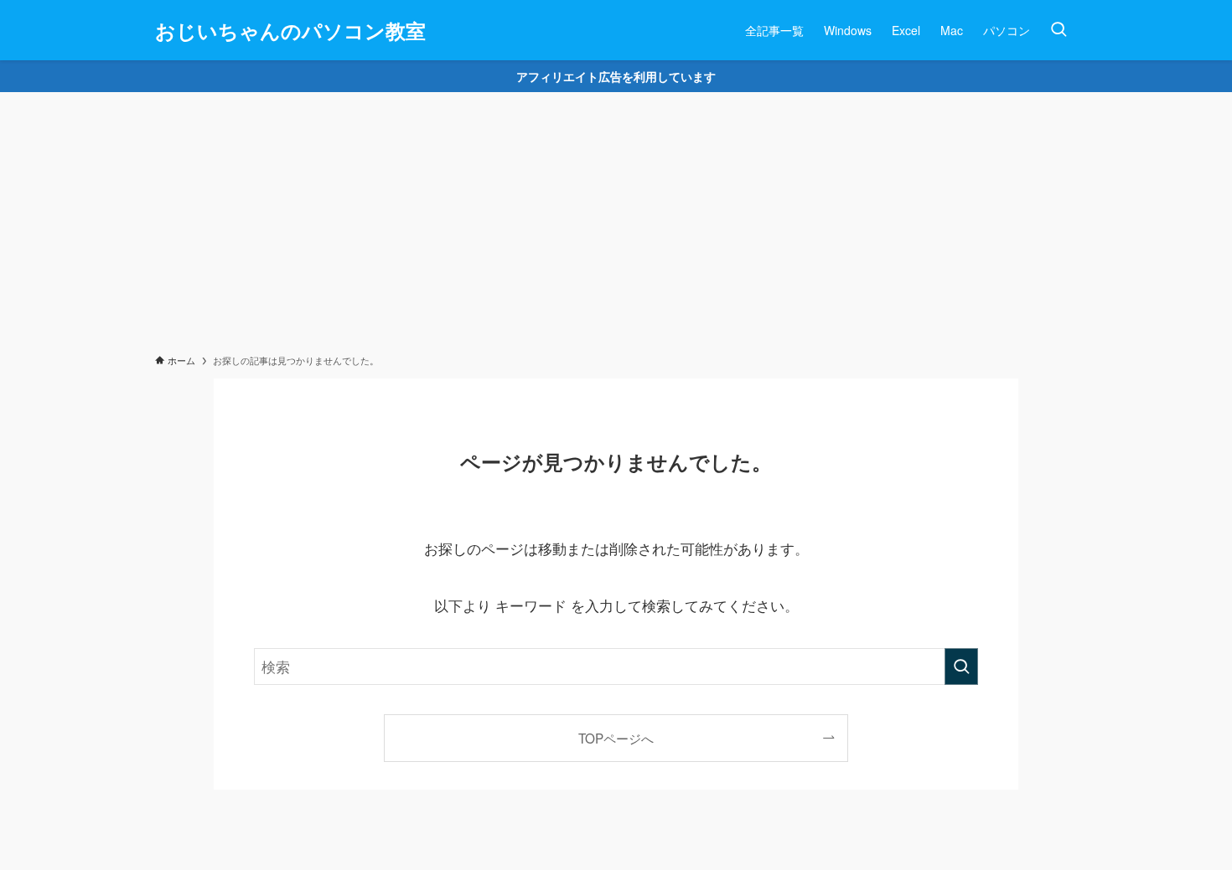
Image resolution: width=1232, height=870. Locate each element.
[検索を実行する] (961, 666)
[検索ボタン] (1058, 30)
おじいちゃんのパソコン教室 (290, 30)
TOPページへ (616, 737)
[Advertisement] (616, 217)
